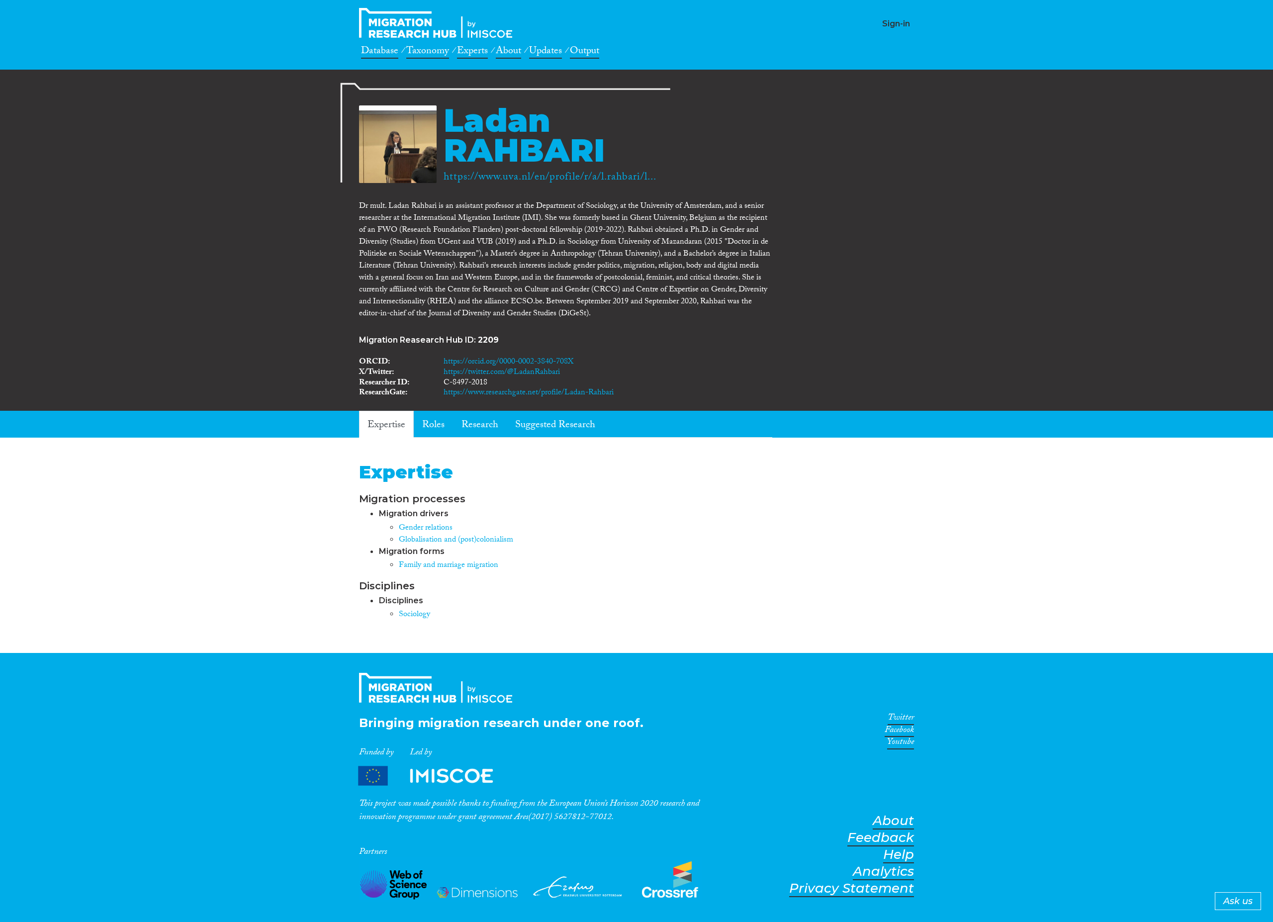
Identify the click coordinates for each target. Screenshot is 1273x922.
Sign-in (896, 23)
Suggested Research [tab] (555, 425)
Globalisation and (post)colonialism (456, 540)
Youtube (900, 743)
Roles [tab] (433, 425)
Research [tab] (479, 425)
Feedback (880, 837)
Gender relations (426, 528)
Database (379, 52)
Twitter (901, 719)
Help (898, 854)
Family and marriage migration (448, 565)
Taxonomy (427, 52)
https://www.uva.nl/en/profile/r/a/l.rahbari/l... (550, 178)
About (508, 52)
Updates (545, 52)
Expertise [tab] (386, 425)
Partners (434, 776)
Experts (472, 52)
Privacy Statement (851, 888)
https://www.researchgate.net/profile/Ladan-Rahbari (529, 393)
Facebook (899, 732)
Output (584, 52)
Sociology (414, 615)
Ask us (1238, 901)
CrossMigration (438, 23)
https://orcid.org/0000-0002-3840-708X (508, 362)
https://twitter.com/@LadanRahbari (502, 372)
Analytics (883, 871)
